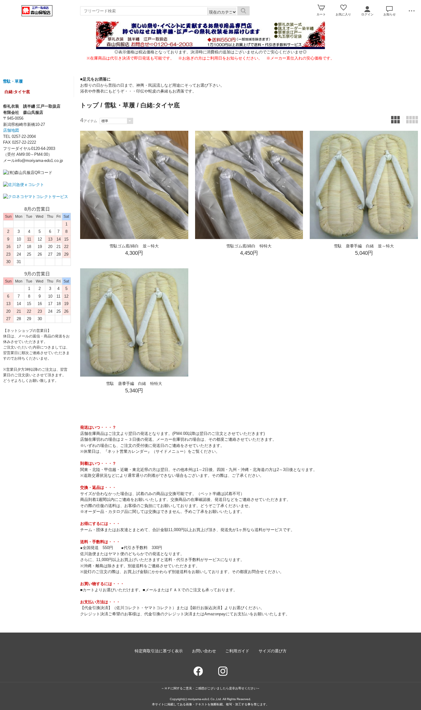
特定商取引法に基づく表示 (159, 651)
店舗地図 (11, 130)
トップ (89, 105)
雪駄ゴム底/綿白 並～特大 (134, 246)
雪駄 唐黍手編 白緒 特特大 (134, 383)
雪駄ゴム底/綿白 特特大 (249, 246)
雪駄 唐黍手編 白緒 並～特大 (364, 246)
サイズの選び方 (273, 651)
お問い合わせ (204, 651)
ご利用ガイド (237, 651)
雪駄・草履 (13, 81)
